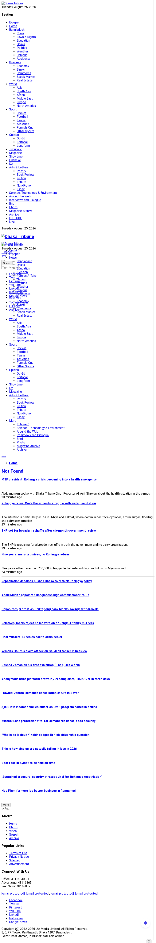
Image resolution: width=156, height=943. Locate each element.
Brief (12, 203)
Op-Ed (21, 138)
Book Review (25, 174)
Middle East (25, 98)
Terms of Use (18, 853)
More (12, 420)
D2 (11, 164)
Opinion (14, 135)
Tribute (21, 182)
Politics (22, 48)
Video (13, 831)
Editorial (22, 142)
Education (23, 40)
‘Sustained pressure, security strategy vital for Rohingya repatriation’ (52, 777)
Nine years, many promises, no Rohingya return (35, 554)
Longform (23, 145)
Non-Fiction (24, 185)
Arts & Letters (19, 167)
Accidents (23, 58)
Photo (13, 207)
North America (26, 106)
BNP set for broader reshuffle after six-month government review (49, 530)
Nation (21, 279)
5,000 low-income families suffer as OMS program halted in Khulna (49, 707)
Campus (22, 55)
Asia (19, 87)
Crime (20, 33)
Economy (23, 66)
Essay (21, 189)
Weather (22, 51)
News (13, 257)
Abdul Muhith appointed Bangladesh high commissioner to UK (45, 595)
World (13, 84)
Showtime (16, 156)
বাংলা (4, 255)
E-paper (14, 22)
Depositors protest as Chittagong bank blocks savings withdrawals (50, 609)
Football (22, 116)
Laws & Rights (26, 37)
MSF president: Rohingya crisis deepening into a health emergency (49, 479)
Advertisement (19, 864)
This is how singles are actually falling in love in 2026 (39, 749)
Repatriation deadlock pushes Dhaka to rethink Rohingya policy (47, 581)
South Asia (24, 91)
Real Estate (25, 80)
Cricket (21, 113)
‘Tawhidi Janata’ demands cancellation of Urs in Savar (40, 693)
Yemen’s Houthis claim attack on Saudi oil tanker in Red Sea (44, 651)
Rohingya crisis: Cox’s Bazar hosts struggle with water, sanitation (49, 503)
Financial (15, 160)
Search (13, 834)
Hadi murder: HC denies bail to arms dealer (32, 637)
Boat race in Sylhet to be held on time (28, 763)
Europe (21, 102)
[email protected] (13, 893)
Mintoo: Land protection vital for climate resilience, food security (49, 721)
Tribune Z (15, 149)
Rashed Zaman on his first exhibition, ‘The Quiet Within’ (41, 665)
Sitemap (14, 860)
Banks (21, 69)
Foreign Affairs (27, 276)
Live (12, 222)
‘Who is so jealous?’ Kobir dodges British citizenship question (45, 735)
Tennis (21, 120)
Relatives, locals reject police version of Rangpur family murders (48, 623)
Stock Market (26, 77)
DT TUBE (15, 218)
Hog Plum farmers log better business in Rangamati (39, 791)
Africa (21, 95)
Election (22, 272)
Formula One (25, 127)
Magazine (15, 153)
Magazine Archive (21, 211)
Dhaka (21, 44)
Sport (13, 109)
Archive (14, 214)
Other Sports (25, 131)
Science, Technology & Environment (33, 193)
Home (13, 26)
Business (15, 62)
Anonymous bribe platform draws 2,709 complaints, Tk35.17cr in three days (56, 679)
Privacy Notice (19, 857)
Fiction (21, 178)
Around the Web (20, 196)
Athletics (23, 124)
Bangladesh (17, 29)
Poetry (21, 171)
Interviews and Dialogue (25, 200)
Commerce (24, 73)
